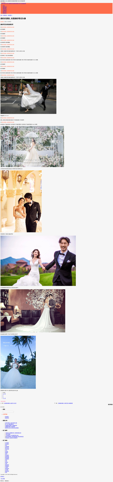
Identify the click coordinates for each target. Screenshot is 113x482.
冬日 (6, 450)
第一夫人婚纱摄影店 (9, 424)
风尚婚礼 (7, 455)
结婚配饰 (5, 10)
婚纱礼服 (5, 6)
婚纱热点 (5, 13)
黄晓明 (6, 452)
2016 (6, 461)
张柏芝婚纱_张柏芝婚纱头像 (11, 422)
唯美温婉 (7, 457)
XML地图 (3, 478)
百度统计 (2, 476)
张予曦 (6, 469)
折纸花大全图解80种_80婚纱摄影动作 (13, 432)
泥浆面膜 (7, 446)
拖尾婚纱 (7, 458)
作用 (6, 463)
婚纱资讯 (7, 417)
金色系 (6, 451)
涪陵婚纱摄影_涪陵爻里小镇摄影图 (65, 403)
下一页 (4, 398)
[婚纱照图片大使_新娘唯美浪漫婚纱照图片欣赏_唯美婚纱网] (13, 3)
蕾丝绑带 (7, 464)
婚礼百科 (5, 11)
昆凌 (6, 460)
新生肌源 (7, 448)
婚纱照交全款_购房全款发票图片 (12, 427)
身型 (6, 453)
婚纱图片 (10, 15)
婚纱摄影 (5, 8)
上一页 (4, 393)
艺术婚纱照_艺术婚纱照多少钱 (12, 435)
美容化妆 (5, 9)
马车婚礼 (7, 442)
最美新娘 (7, 468)
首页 (1, 2)
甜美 (6, 472)
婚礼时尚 (7, 447)
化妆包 (6, 467)
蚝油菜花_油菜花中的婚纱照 (11, 437)
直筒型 (6, 462)
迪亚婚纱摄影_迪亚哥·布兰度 (10, 403)
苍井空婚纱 (8, 434)
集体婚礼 (7, 444)
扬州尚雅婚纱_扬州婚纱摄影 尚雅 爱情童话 (15, 436)
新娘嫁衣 (7, 466)
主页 (1, 15)
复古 (6, 445)
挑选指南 (7, 456)
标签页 (4, 2)
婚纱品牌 (7, 471)
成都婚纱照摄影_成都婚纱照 (11, 425)
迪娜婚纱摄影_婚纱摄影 (10, 426)
